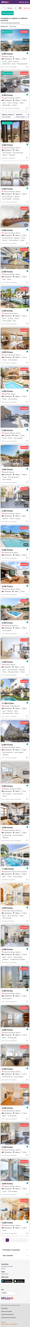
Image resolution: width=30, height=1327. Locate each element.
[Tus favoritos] (17, 2)
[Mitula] (5, 2)
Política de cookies (6, 1311)
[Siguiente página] (26, 1240)
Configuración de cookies (8, 1317)
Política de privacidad (7, 1314)
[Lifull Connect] (9, 1325)
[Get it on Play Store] (7, 1281)
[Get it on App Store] (19, 1281)
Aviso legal (4, 1308)
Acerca (3, 1268)
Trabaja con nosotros (7, 1266)
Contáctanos (4, 1274)
